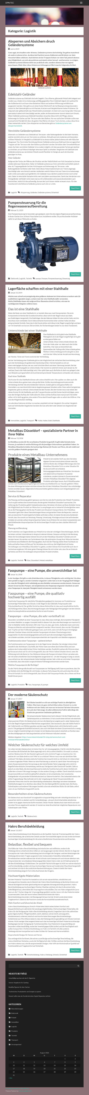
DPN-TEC (9, 3)
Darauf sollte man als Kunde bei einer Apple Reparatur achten (29, 996)
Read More (75, 188)
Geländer (33, 192)
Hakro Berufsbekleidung (26, 826)
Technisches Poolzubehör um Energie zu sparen (25, 991)
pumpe (38, 278)
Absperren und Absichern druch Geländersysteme (31, 43)
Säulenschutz (32, 816)
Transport (30, 420)
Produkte (21, 685)
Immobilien (15, 420)
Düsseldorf (35, 560)
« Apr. (10, 1078)
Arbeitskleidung (33, 955)
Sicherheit (55, 192)
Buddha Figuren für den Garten (19, 987)
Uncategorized (16, 1044)
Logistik (14, 192)
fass (29, 685)
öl (41, 685)
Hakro (42, 955)
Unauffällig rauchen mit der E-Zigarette (22, 978)
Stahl (50, 420)
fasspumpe (36, 685)
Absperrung (25, 192)
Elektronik (15, 278)
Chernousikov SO (25, 1091)
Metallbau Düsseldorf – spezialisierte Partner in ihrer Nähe (43, 432)
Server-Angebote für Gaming (18, 983)
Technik (29, 278)
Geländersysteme (44, 192)
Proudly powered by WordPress (17, 1088)
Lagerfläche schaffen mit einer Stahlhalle (38, 288)
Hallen (45, 420)
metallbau (49, 560)
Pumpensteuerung (55, 278)
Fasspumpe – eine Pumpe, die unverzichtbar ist (42, 570)
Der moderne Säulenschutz (28, 695)
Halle (40, 420)
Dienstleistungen (17, 1009)
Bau (28, 560)
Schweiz (56, 955)
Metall (42, 560)
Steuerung (66, 278)
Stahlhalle (56, 420)
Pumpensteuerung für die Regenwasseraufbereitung (27, 204)
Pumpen (44, 278)
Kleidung (48, 955)
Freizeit (13, 1017)
